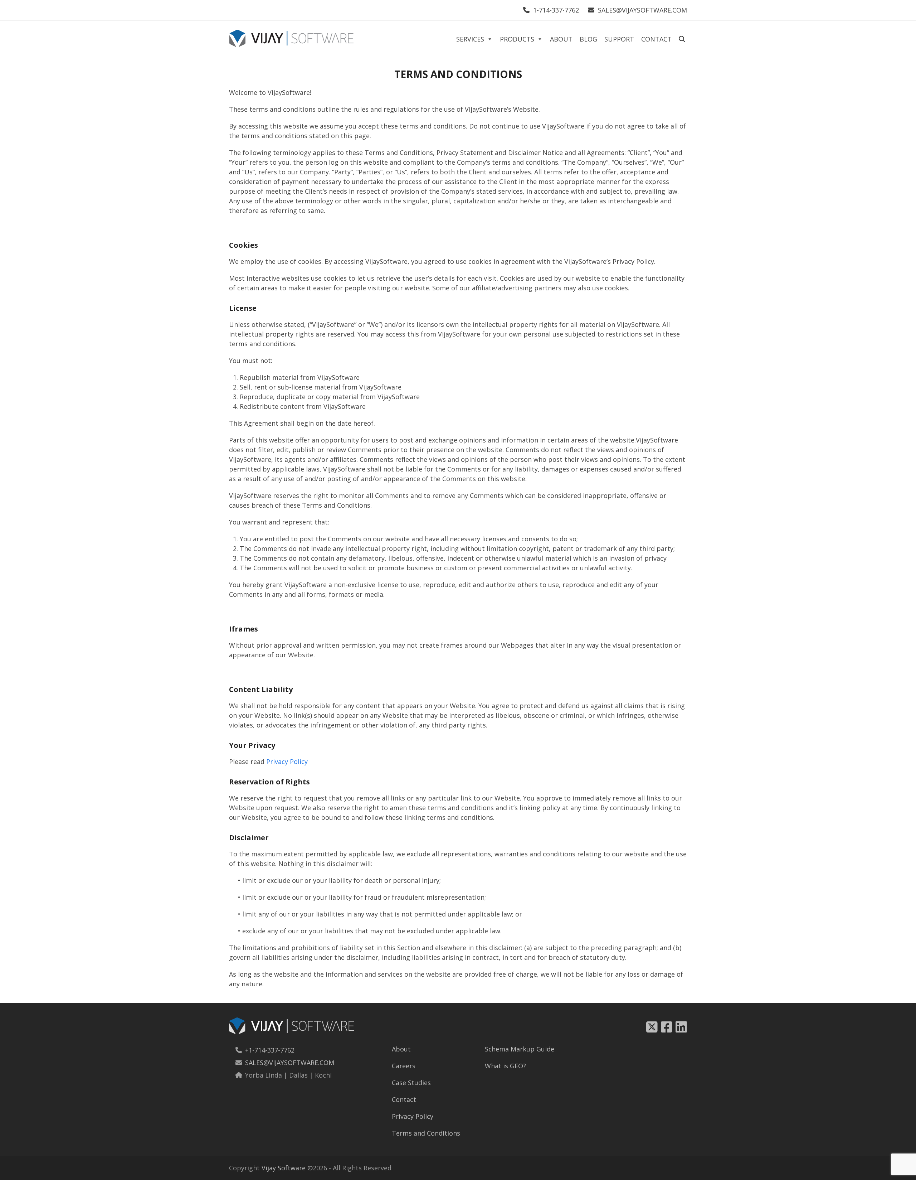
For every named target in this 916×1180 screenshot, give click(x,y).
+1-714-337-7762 (269, 1050)
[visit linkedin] (681, 1027)
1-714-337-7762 (556, 10)
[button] (682, 37)
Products (517, 39)
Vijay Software (284, 1168)
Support (619, 39)
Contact (656, 39)
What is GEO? (505, 1065)
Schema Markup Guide (519, 1049)
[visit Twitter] (652, 1027)
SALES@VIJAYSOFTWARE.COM (642, 10)
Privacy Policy (287, 761)
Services (470, 39)
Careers (403, 1065)
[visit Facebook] (668, 1027)
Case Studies (411, 1082)
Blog (588, 39)
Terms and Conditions (426, 1133)
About (561, 39)
